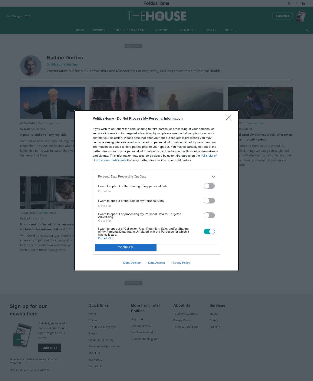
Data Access (156, 262)
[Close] (230, 119)
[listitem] (156, 176)
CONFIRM (126, 247)
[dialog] (156, 190)
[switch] (209, 186)
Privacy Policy (180, 262)
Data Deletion (132, 262)
